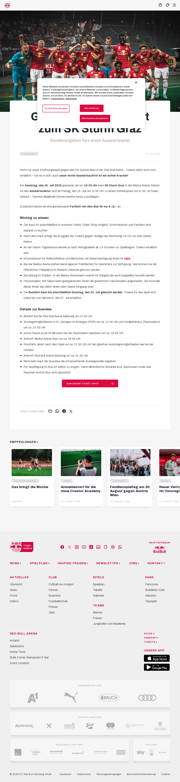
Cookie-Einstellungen (56, 108)
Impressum (71, 99)
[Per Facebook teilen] (64, 411)
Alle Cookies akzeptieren (95, 118)
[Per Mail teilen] (50, 411)
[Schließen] (136, 82)
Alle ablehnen (91, 108)
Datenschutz (58, 99)
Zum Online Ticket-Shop (82, 383)
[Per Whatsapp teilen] (57, 411)
